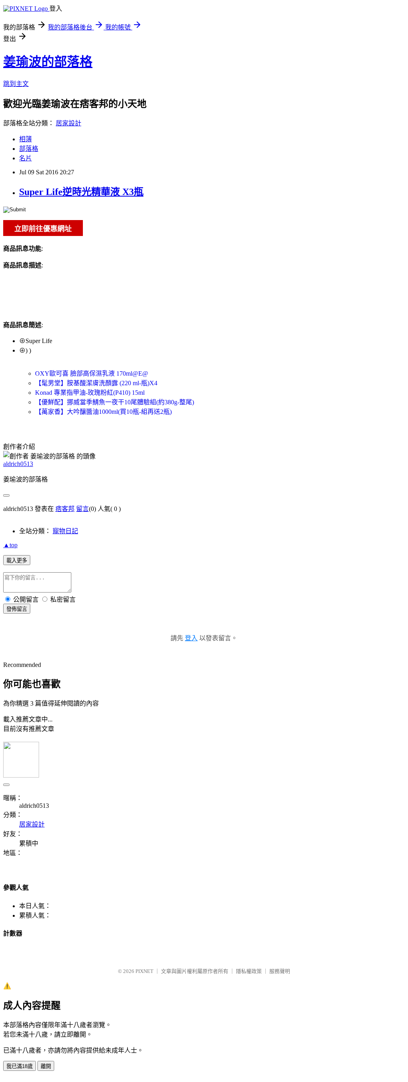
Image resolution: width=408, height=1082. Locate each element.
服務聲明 (279, 971)
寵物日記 (65, 531)
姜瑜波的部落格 (47, 62)
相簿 (25, 139)
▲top (10, 545)
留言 (82, 508)
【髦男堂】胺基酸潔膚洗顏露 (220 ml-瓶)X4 (96, 383)
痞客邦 (65, 508)
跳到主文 (16, 83)
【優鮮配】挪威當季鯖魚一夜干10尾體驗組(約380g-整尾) (114, 402)
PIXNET (144, 971)
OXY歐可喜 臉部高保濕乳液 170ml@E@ (91, 373)
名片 (25, 158)
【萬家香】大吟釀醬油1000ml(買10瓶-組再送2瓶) (103, 411)
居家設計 (68, 123)
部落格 (28, 148)
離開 (46, 1066)
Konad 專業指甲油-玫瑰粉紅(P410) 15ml (90, 392)
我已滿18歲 (19, 1066)
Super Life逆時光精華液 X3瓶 (81, 192)
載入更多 (16, 560)
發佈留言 (16, 609)
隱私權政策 (249, 971)
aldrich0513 (18, 463)
